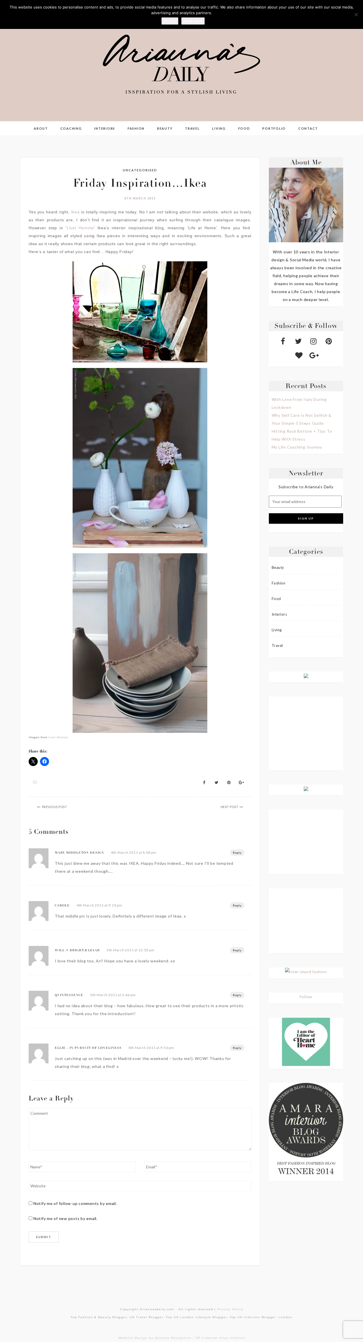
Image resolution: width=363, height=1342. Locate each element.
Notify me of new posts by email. (65, 1218)
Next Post (230, 807)
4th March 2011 (140, 198)
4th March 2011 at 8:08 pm (134, 852)
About (41, 128)
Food (244, 128)
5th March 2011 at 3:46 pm (113, 995)
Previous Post (54, 807)
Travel (192, 128)
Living (219, 128)
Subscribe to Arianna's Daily (305, 486)
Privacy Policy (230, 1309)
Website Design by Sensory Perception (154, 1338)
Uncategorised (140, 170)
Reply (237, 852)
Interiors (104, 128)
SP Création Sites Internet (220, 1338)
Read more (192, 21)
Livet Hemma (80, 228)
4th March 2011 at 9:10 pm (99, 905)
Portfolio (274, 128)
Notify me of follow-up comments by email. (75, 1203)
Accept (170, 21)
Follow (306, 996)
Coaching (71, 128)
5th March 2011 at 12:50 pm (131, 950)
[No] (356, 14)
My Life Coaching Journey (297, 447)
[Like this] (35, 782)
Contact (308, 128)
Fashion (136, 128)
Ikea (75, 212)
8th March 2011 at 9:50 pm (151, 1048)
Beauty (165, 128)
